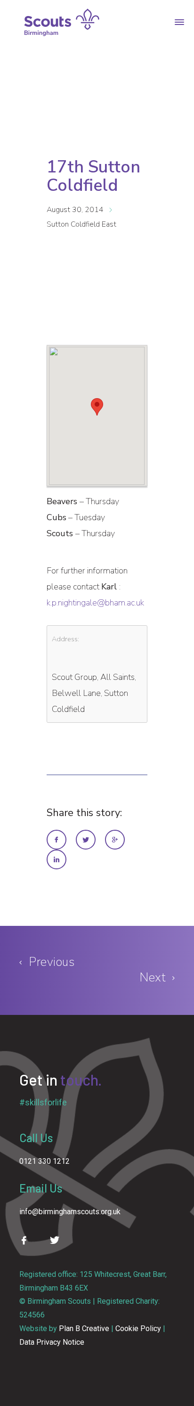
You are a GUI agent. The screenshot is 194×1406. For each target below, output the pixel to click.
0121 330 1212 (44, 1161)
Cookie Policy (138, 1328)
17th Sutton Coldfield (93, 176)
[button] (97, 406)
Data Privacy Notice (51, 1342)
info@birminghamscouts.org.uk (70, 1211)
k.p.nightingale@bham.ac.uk (95, 602)
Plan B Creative (84, 1328)
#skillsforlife (43, 1102)
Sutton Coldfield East (81, 224)
